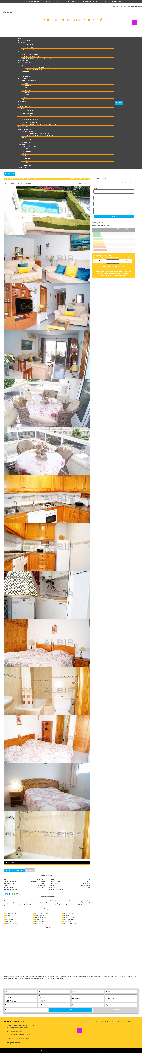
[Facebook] (79, 1023)
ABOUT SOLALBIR (27, 45)
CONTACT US (22, 101)
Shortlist (119, 102)
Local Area (22, 78)
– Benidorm (26, 90)
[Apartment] (54, 996)
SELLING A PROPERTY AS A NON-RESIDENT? (40, 69)
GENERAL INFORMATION (25, 63)
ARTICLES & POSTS (28, 65)
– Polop (25, 97)
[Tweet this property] (6, 894)
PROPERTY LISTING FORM (30, 56)
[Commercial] (54, 1000)
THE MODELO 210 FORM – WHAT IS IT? (38, 67)
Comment (96, 207)
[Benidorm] (20, 1000)
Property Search (24, 40)
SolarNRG (29, 74)
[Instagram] (79, 1030)
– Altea (24, 88)
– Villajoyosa (27, 99)
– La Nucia (25, 95)
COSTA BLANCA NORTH (29, 81)
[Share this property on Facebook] (10, 894)
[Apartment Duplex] (54, 997)
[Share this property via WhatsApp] (13, 894)
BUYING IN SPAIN (23, 61)
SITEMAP (90, 1050)
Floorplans (10, 862)
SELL (19, 51)
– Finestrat (26, 92)
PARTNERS (25, 72)
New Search (10, 173)
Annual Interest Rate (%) (112, 258)
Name (95, 188)
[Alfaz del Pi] (20, 997)
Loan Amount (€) (98, 258)
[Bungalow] (54, 999)
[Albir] (20, 996)
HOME (20, 38)
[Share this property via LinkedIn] (17, 894)
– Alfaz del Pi (26, 85)
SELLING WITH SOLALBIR (30, 54)
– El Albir (25, 83)
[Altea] (20, 999)
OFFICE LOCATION (28, 49)
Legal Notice (26, 76)
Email (95, 194)
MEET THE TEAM (27, 47)
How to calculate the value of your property (40, 58)
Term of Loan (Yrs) (125, 258)
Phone (95, 200)
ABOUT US (21, 42)
